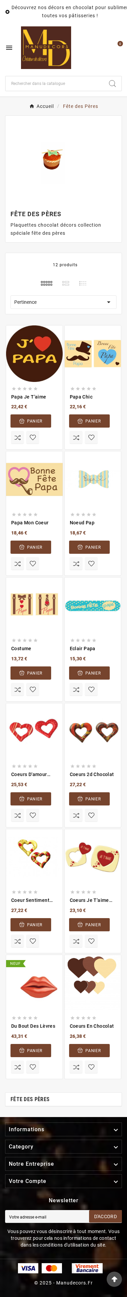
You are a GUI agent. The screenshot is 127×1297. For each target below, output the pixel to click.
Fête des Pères (29, 1099)
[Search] (112, 83)
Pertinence (63, 302)
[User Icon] (102, 48)
